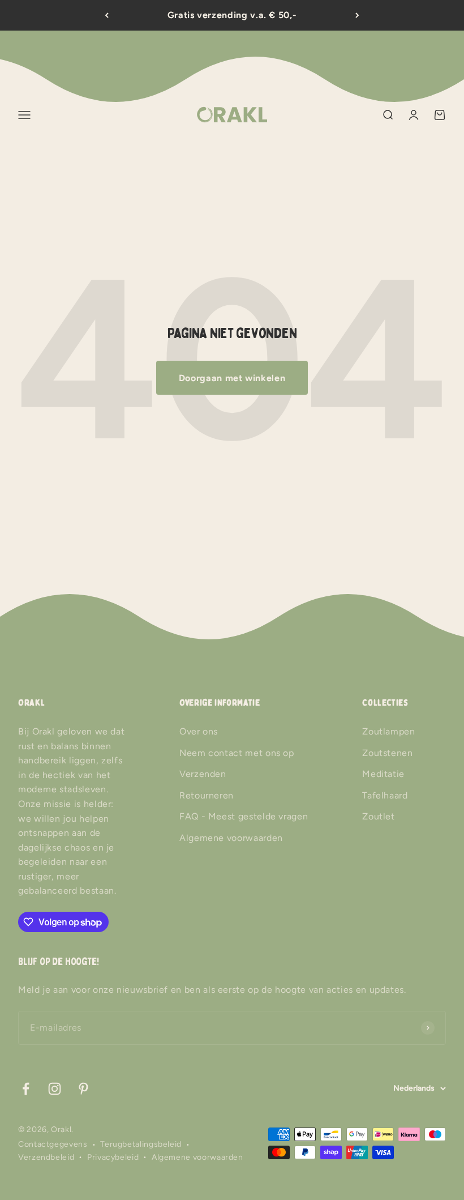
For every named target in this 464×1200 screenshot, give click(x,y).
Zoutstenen (387, 753)
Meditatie (383, 773)
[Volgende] (357, 15)
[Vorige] (107, 15)
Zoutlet (378, 816)
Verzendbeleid (46, 1157)
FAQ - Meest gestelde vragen (243, 816)
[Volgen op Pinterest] (83, 1088)
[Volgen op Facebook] (25, 1088)
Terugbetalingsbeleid (141, 1144)
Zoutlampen (388, 731)
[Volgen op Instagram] (54, 1088)
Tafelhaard (384, 795)
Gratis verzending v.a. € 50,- (232, 15)
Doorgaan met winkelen (232, 378)
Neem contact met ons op (236, 753)
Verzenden (202, 773)
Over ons (198, 731)
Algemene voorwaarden (231, 837)
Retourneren (206, 795)
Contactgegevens (53, 1144)
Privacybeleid (113, 1157)
